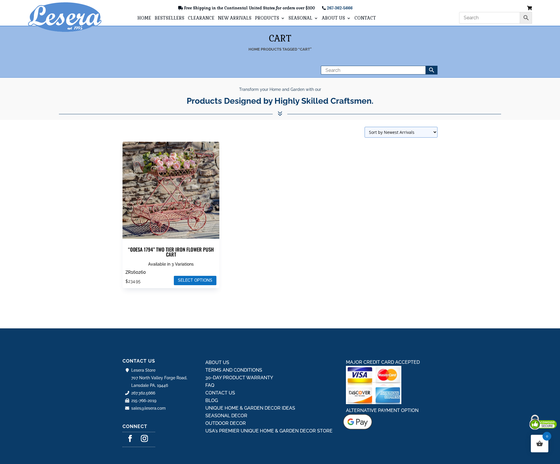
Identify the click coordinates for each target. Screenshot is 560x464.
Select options (195, 280)
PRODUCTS (267, 18)
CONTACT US (220, 393)
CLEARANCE (201, 18)
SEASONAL (300, 18)
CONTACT (365, 18)
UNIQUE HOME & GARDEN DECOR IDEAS (250, 408)
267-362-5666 (340, 8)
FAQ (209, 385)
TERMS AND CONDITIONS (233, 370)
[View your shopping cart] (529, 8)
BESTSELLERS (169, 18)
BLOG (211, 400)
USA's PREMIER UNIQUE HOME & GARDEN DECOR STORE (268, 431)
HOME (144, 18)
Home (254, 49)
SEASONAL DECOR (226, 415)
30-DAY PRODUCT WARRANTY (239, 377)
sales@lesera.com (148, 408)
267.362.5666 (143, 393)
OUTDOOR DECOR (225, 423)
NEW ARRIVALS (234, 18)
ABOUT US (333, 18)
